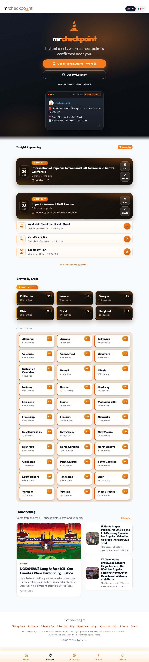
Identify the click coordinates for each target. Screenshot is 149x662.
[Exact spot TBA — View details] (74, 251)
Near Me (50, 659)
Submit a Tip (47, 626)
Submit (98, 659)
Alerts (123, 659)
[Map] (127, 226)
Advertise (105, 626)
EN (132, 8)
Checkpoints (18, 626)
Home (26, 659)
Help (115, 626)
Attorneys (33, 626)
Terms (134, 626)
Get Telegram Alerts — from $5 (77, 63)
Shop (94, 626)
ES (142, 8)
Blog (72, 626)
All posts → (127, 518)
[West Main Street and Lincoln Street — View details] (74, 226)
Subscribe (62, 626)
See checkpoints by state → (74, 264)
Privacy (124, 626)
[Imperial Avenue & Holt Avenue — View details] (74, 206)
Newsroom (82, 626)
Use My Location (77, 74)
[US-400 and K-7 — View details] (74, 239)
